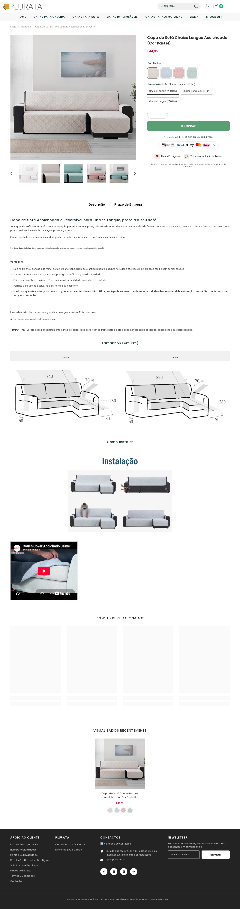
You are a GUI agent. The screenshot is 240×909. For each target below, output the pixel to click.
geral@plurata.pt (115, 859)
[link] (35, 698)
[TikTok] (123, 871)
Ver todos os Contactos (117, 843)
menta (130, 810)
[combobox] (175, 6)
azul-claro (117, 810)
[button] (11, 173)
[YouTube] (133, 871)
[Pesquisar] (179, 6)
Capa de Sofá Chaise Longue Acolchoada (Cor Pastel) (120, 795)
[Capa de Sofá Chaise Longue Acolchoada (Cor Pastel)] (120, 763)
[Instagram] (113, 871)
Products (26, 26)
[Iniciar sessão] (207, 6)
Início (13, 26)
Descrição (97, 204)
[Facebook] (103, 871)
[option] (73, 97)
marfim (110, 810)
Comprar (188, 126)
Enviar (215, 854)
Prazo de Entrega (128, 204)
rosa (123, 810)
